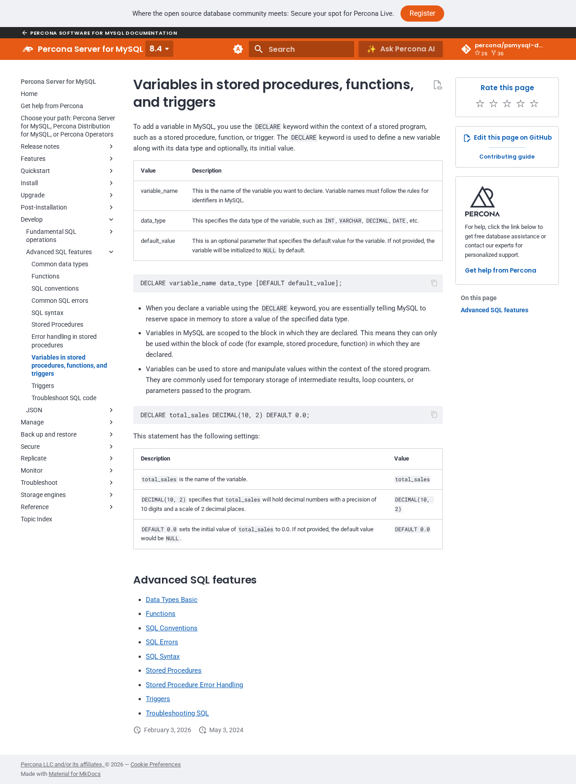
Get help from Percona (500, 270)
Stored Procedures (174, 670)
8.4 (155, 48)
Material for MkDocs (75, 773)
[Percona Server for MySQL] (28, 49)
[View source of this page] (437, 84)
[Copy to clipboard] (434, 283)
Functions (161, 614)
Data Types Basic (172, 600)
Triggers (158, 699)
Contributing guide (507, 156)
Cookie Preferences (155, 764)
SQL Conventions (172, 628)
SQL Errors (162, 642)
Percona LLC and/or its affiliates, (63, 764)
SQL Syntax (163, 656)
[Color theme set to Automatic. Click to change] (238, 49)
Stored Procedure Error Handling (194, 685)
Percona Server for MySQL (58, 81)
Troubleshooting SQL (177, 713)
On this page (479, 297)
